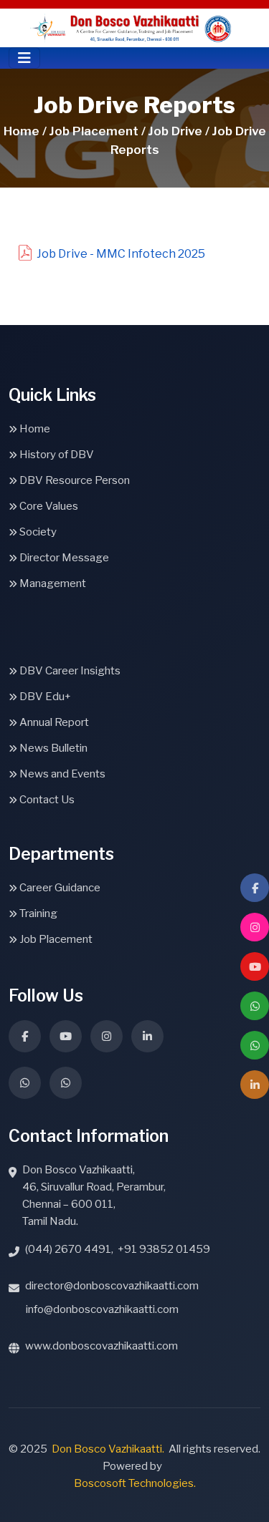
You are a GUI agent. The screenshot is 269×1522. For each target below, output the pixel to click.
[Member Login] (254, 1084)
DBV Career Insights (69, 670)
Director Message (63, 557)
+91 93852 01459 (164, 1249)
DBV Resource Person (73, 480)
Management (51, 583)
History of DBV (55, 454)
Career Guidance (58, 887)
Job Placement (55, 939)
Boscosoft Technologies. (135, 1483)
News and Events (61, 773)
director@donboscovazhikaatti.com (112, 1285)
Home (33, 428)
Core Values (47, 506)
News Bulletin (52, 748)
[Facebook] (254, 887)
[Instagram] (254, 927)
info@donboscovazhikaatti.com (102, 1309)
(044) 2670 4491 (68, 1249)
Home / (25, 131)
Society (37, 531)
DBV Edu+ (44, 696)
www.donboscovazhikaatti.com (101, 1345)
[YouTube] (254, 966)
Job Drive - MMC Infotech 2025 (121, 254)
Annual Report (53, 722)
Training (37, 913)
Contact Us (46, 799)
